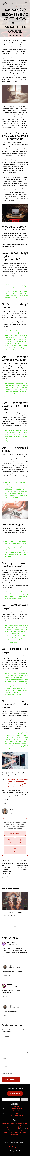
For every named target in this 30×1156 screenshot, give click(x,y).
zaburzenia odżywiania (10, 1132)
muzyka (25, 1124)
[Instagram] (13, 1151)
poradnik (5, 803)
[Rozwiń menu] (26, 3)
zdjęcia (24, 1132)
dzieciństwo (5, 1124)
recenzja (17, 1128)
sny (27, 1128)
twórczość (6, 1130)
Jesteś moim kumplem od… (14, 912)
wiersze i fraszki (14, 1130)
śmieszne (22, 1128)
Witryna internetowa (8, 1074)
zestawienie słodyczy (15, 1134)
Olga (13, 35)
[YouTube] (19, 1151)
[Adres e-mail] (10, 1151)
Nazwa (5, 1059)
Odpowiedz (5, 957)
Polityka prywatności (15, 1147)
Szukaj (25, 1099)
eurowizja (12, 1124)
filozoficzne (19, 1124)
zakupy (19, 1132)
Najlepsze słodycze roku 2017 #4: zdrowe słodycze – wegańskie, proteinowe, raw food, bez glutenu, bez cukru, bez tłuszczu (7, 869)
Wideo (16, 1113)
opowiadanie (6, 1126)
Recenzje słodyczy (16, 1109)
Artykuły (15, 7)
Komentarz (6, 1036)
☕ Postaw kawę (15, 1093)
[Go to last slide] (4, 908)
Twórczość (16, 1111)
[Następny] (25, 908)
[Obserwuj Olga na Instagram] (11, 813)
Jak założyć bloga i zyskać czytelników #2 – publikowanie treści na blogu (22, 865)
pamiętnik (18, 1126)
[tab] (13, 926)
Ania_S (9, 942)
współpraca (23, 1130)
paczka (13, 1126)
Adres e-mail (7, 1066)
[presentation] (15, 901)
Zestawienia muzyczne (16, 1116)
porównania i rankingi (8, 1128)
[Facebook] (16, 1151)
